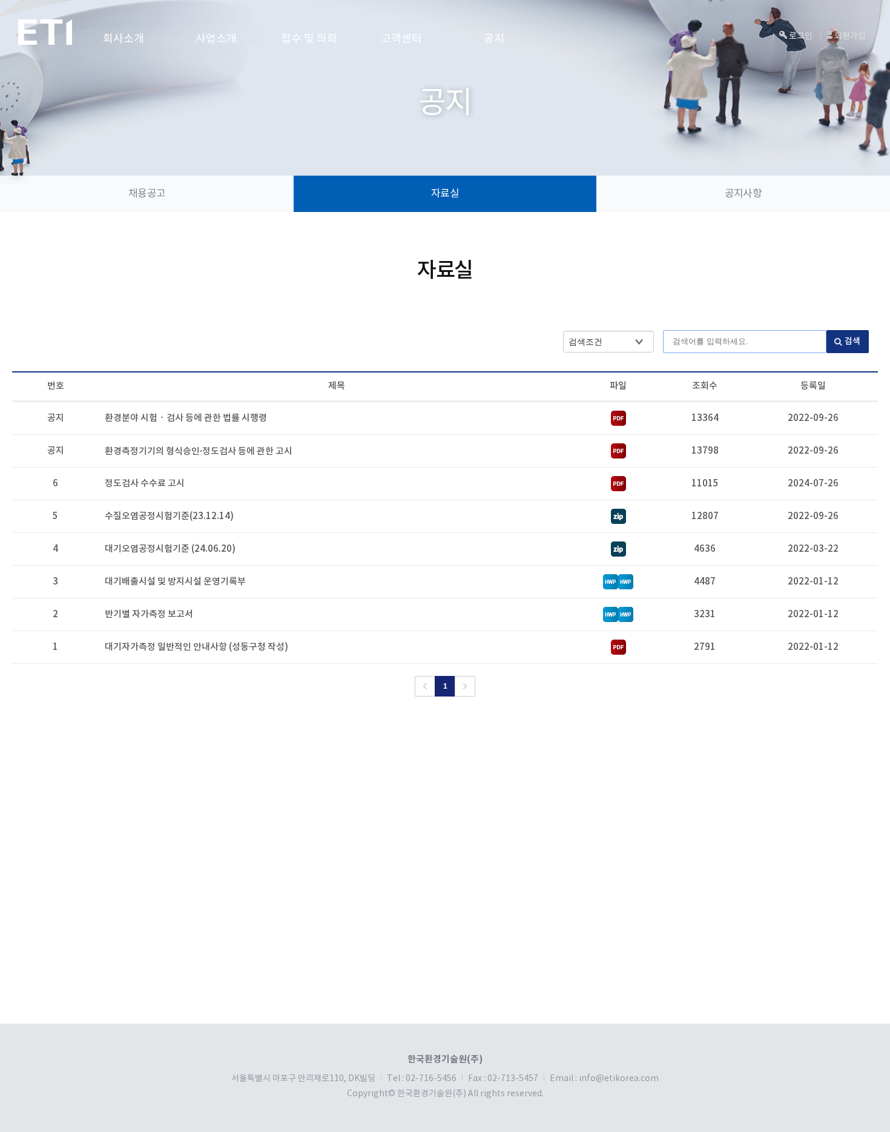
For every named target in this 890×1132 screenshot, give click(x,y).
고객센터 (401, 39)
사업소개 (216, 39)
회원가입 (849, 36)
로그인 (800, 36)
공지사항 (743, 194)
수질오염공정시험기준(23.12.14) (169, 516)
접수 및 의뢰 (309, 39)
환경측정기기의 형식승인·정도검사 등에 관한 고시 (198, 451)
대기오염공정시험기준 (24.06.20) (170, 549)
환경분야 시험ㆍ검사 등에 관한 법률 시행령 (186, 418)
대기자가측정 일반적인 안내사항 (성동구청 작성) (196, 647)
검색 (852, 341)
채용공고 (146, 194)
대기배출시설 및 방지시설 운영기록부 (175, 582)
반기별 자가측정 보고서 (149, 614)
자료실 (444, 194)
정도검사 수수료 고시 (145, 483)
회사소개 (123, 39)
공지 (494, 39)
